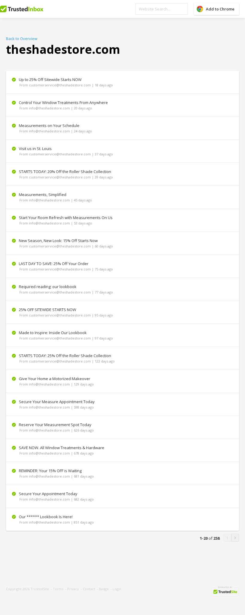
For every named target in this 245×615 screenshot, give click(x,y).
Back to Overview (21, 38)
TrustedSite (39, 589)
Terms (58, 589)
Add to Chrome (220, 9)
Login (117, 589)
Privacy (73, 589)
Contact (89, 589)
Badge (104, 589)
